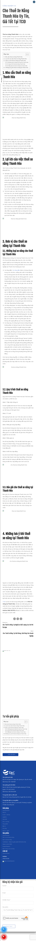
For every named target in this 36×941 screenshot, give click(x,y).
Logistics (5, 817)
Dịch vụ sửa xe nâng (7, 839)
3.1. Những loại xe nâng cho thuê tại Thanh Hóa (17, 62)
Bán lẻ (4, 826)
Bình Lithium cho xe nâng (8, 848)
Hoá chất (5, 819)
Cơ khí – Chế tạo (6, 814)
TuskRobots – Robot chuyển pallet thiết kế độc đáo (14, 842)
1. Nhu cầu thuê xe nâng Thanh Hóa (13, 57)
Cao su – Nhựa (6, 830)
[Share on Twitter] (17, 618)
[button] (1, 79)
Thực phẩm (5, 823)
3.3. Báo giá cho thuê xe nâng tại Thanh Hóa (17, 65)
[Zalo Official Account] (10, 868)
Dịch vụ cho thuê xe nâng (8, 837)
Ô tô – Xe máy (6, 821)
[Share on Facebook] (14, 618)
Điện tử (4, 812)
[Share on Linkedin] (21, 618)
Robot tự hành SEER (7, 844)
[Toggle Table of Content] (26, 54)
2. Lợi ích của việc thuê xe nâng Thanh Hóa (16, 58)
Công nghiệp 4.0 (9, 6)
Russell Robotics (6, 846)
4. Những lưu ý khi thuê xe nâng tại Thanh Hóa (16, 67)
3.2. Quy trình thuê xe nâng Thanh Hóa (16, 64)
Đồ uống (5, 828)
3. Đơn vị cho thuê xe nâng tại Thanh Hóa (15, 60)
